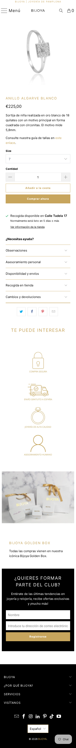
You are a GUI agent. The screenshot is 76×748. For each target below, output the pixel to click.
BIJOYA (42, 738)
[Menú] (2, 11)
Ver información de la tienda (27, 226)
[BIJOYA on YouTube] (59, 716)
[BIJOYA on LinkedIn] (38, 716)
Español (35, 729)
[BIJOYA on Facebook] (24, 716)
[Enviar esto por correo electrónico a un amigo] (53, 311)
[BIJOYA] (38, 11)
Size (8, 150)
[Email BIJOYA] (17, 716)
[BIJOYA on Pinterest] (45, 716)
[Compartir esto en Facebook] (32, 311)
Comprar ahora (38, 198)
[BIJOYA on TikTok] (52, 716)
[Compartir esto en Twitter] (21, 311)
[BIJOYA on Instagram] (31, 716)
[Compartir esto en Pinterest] (43, 311)
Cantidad (12, 168)
